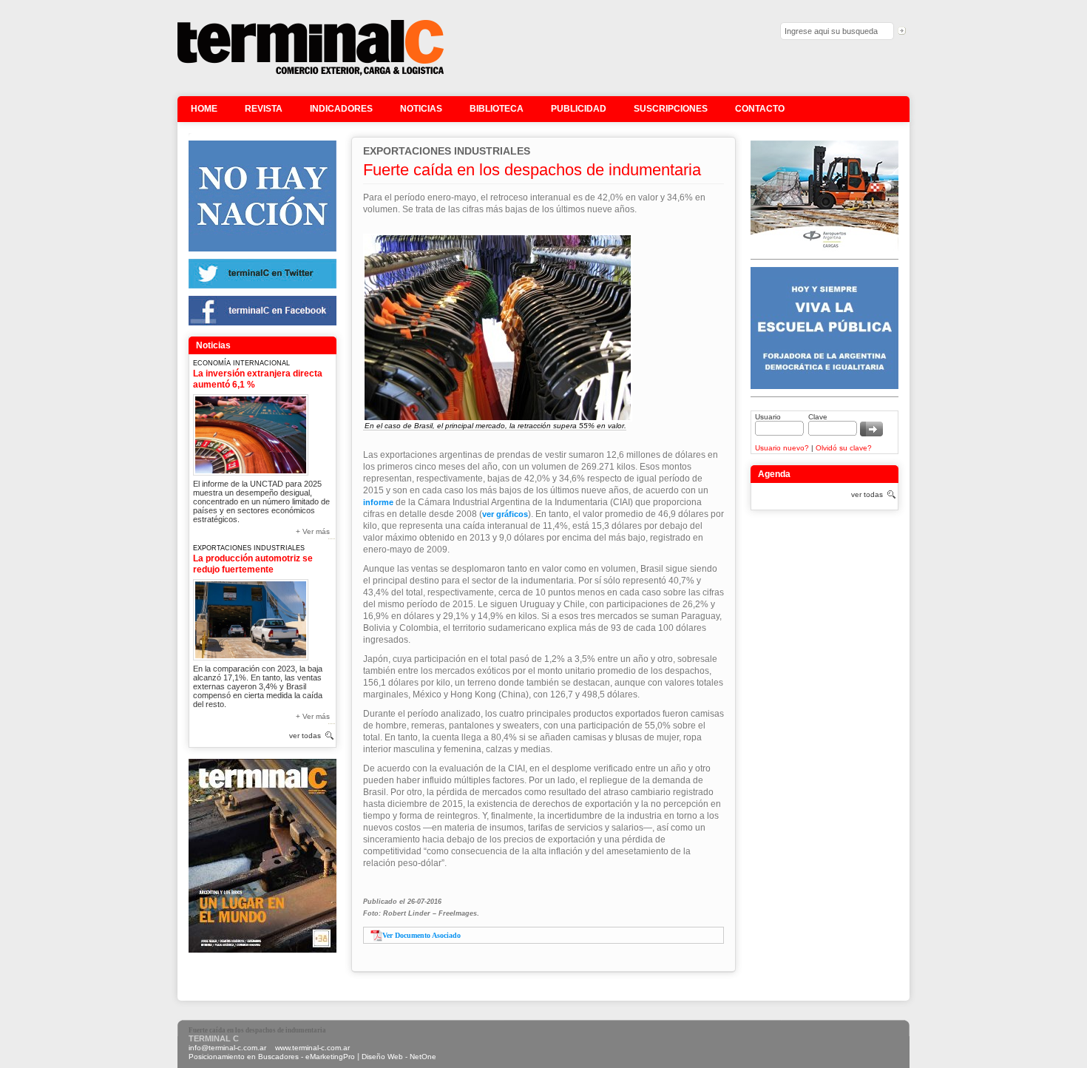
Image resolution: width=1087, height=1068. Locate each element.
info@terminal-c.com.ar (227, 1048)
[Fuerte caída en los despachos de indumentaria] (310, 73)
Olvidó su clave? (844, 448)
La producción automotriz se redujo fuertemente (253, 564)
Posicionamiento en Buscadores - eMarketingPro (272, 1056)
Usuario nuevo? (782, 448)
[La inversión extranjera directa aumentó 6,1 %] (250, 432)
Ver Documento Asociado (421, 935)
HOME (204, 109)
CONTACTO (760, 109)
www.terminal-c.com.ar (312, 1048)
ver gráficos (505, 514)
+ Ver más (313, 531)
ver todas (305, 735)
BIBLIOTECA (497, 109)
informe (378, 502)
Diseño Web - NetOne (399, 1056)
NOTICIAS (421, 109)
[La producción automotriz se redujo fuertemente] (250, 617)
